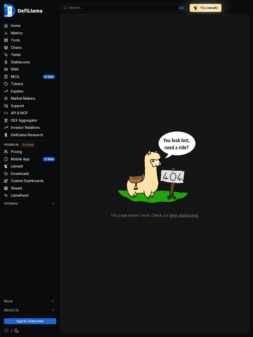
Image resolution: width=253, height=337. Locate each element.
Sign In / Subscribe (30, 321)
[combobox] (123, 8)
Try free (28, 144)
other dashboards (183, 215)
